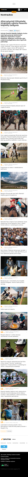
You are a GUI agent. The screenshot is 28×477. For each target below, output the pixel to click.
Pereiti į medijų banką (8, 75)
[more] (26, 75)
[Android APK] (4, 465)
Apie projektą (3, 454)
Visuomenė (22, 443)
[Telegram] (17, 31)
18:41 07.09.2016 (4, 28)
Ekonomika (15, 443)
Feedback (3, 461)
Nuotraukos (3, 431)
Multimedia (9, 431)
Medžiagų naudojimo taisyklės (13, 454)
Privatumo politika (4, 456)
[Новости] (11, 31)
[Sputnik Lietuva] (4, 10)
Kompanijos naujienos (10, 461)
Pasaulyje (3, 443)
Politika (9, 443)
